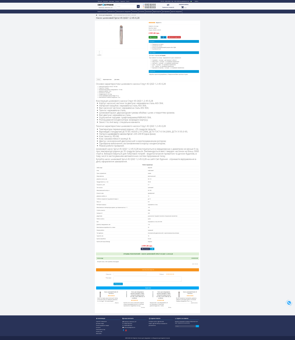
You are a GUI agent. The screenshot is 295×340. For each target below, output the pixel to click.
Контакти (105, 1)
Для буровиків (166, 11)
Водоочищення (157, 11)
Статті (127, 1)
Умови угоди (99, 331)
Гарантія (122, 1)
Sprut (155, 28)
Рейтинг (162, 274)
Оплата (117, 1)
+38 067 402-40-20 (150, 4)
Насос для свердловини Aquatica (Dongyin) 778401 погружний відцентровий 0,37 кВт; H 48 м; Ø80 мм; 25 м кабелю (137, 295)
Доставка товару (100, 323)
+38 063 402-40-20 (150, 8)
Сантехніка (142, 11)
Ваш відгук (108, 278)
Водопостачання (102, 11)
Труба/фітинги (111, 11)
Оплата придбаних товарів (102, 325)
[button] (183, 7)
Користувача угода (100, 329)
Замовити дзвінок (183, 4)
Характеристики (107, 79)
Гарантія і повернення (101, 321)
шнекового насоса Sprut (120, 133)
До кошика (154, 37)
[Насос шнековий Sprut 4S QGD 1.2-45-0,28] (121, 34)
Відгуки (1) (158, 22)
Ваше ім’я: (109, 274)
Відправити (118, 284)
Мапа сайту (98, 333)
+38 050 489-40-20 (150, 6)
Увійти (196, 1)
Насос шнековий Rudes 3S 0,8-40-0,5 (111, 292)
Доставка (111, 1)
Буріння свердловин (176, 11)
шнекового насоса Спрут (109, 95)
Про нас (100, 1)
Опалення (135, 11)
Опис (98, 79)
